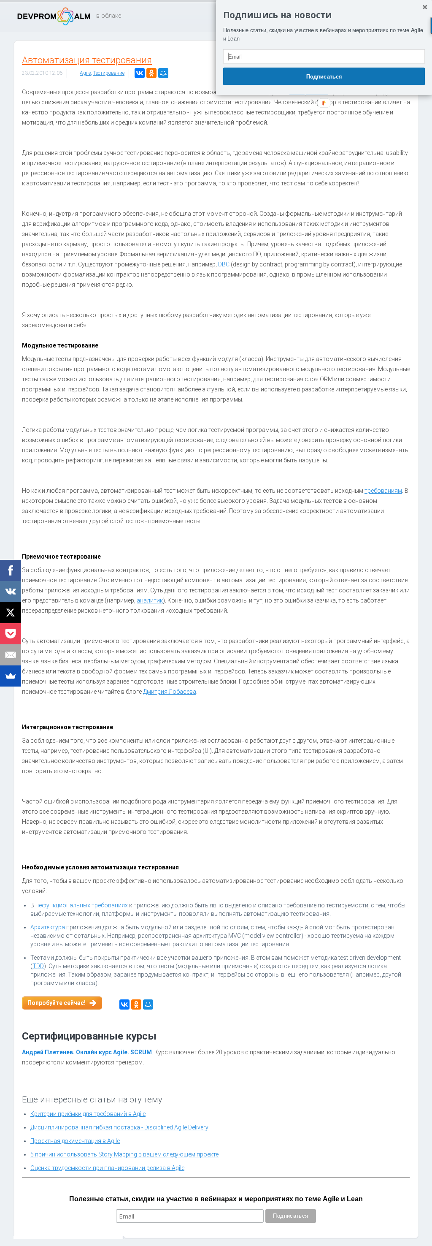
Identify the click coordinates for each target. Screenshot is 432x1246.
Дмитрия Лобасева (169, 691)
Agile (85, 73)
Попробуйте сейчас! (56, 1002)
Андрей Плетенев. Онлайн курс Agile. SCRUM (87, 1052)
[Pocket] (10, 633)
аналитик (150, 600)
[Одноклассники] (151, 73)
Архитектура (47, 927)
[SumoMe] (10, 676)
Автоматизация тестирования (87, 60)
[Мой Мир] (163, 73)
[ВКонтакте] (140, 73)
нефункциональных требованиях (81, 905)
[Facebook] (10, 570)
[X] (10, 612)
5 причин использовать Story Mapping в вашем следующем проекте (124, 1154)
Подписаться (324, 76)
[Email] (10, 654)
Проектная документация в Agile (75, 1140)
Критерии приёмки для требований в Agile (88, 1113)
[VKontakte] (10, 591)
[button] (324, 15)
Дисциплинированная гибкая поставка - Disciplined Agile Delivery (119, 1127)
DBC (224, 264)
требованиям (383, 490)
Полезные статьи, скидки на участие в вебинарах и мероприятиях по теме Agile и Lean (216, 1199)
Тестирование (108, 73)
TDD (38, 966)
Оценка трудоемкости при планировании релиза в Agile (107, 1168)
